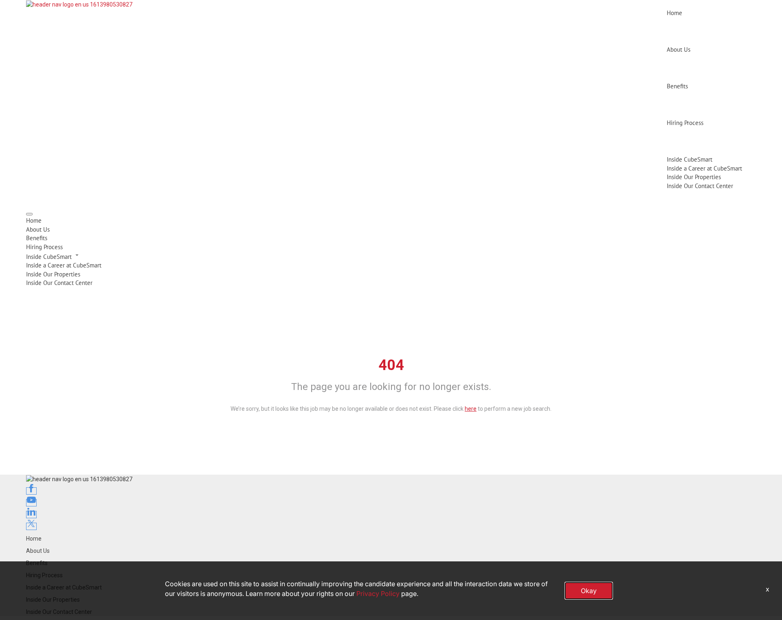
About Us (678, 49)
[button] (391, 256)
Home (674, 13)
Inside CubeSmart (689, 159)
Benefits (677, 86)
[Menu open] (29, 214)
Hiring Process (685, 123)
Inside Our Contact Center (700, 186)
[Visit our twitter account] (31, 526)
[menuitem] (391, 220)
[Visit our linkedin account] (31, 514)
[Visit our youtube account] (31, 502)
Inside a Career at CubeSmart (704, 168)
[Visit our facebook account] (31, 491)
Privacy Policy (378, 593)
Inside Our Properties (694, 177)
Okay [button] (589, 591)
